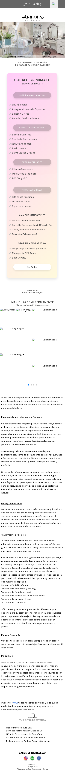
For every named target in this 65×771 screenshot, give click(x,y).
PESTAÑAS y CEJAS (32, 190)
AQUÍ (15, 702)
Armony (32, 4)
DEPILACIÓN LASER (32, 162)
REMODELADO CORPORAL (32, 127)
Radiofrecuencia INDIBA (32, 95)
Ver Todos (32, 267)
